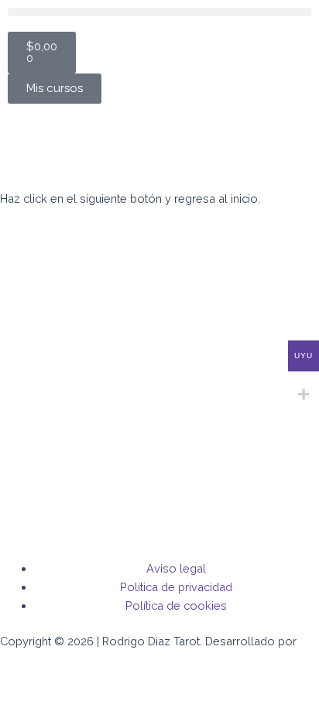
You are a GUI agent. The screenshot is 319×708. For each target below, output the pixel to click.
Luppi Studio (35, 659)
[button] (159, 12)
